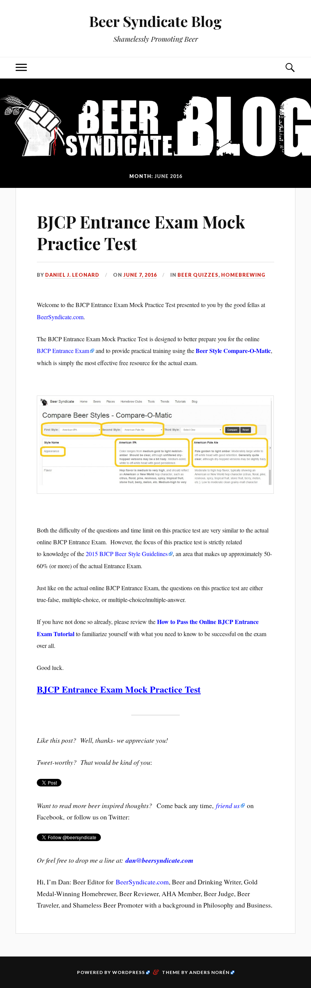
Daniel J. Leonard (72, 275)
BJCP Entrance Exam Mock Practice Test (141, 232)
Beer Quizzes (197, 275)
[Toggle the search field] (289, 67)
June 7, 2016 (140, 275)
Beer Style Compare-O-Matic (233, 350)
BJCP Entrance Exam (63, 351)
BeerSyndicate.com (60, 317)
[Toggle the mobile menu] (21, 67)
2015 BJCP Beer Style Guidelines (127, 554)
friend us (228, 805)
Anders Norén (209, 972)
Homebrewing (243, 275)
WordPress (128, 972)
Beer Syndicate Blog (155, 21)
